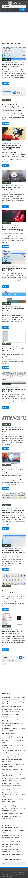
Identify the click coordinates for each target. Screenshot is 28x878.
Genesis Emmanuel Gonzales (11, 62)
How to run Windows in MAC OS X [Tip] (13, 430)
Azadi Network (8, 876)
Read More (6, 83)
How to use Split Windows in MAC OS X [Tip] (13, 309)
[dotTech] (14, 4)
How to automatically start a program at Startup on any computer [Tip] (12, 147)
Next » (5, 664)
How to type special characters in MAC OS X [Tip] (13, 390)
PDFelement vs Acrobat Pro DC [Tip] (11, 733)
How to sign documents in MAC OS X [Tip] (13, 471)
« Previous (5, 657)
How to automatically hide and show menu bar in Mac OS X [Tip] (13, 551)
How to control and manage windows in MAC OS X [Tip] (11, 592)
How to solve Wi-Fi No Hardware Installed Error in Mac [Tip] (13, 65)
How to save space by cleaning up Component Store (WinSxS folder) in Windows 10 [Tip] (13, 794)
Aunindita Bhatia (8, 143)
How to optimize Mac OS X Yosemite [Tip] (11, 188)
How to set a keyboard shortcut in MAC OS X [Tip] (14, 269)
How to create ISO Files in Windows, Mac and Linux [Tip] (12, 229)
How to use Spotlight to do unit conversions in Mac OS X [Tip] (13, 511)
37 (19, 660)
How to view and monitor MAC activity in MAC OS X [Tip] (12, 632)
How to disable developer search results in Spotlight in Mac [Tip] (13, 106)
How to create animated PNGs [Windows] (12, 706)
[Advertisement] (14, 27)
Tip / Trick (7, 59)
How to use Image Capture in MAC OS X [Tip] (13, 350)
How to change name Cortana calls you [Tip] (13, 813)
